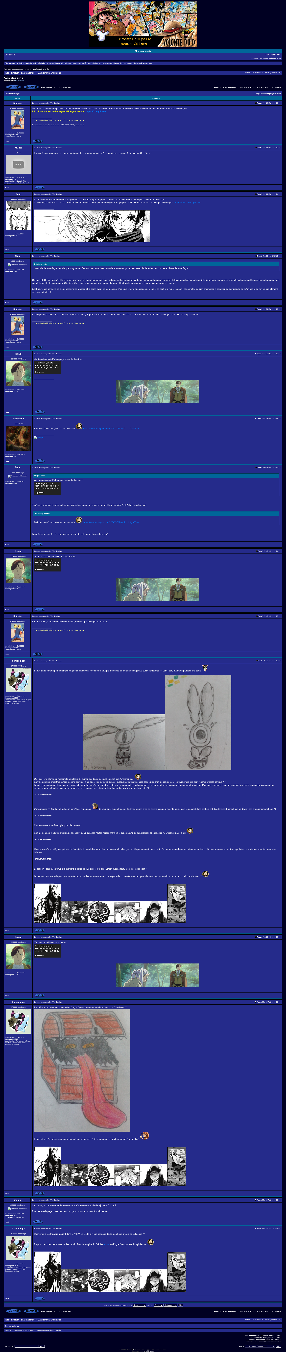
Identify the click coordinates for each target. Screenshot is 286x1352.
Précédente (231, 87)
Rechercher (276, 55)
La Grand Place (28, 73)
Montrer (47, 795)
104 (258, 87)
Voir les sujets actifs (41, 69)
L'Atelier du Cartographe (49, 73)
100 (241, 87)
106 (266, 87)
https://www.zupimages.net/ (188, 202)
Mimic (107, 1244)
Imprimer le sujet (12, 94)
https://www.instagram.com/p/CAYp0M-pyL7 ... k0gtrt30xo (111, 428)
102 (249, 87)
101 (245, 87)
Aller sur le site (143, 51)
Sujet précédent (262, 94)
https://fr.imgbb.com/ (96, 111)
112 (271, 87)
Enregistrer (146, 63)
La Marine (19, 81)
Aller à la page (220, 87)
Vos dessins (13, 78)
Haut (7, 141)
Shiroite (51, 125)
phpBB (131, 1349)
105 (262, 87)
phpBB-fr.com (149, 1351)
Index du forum (12, 73)
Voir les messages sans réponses (17, 69)
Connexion (10, 55)
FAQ (267, 55)
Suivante (277, 87)
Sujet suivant (275, 94)
